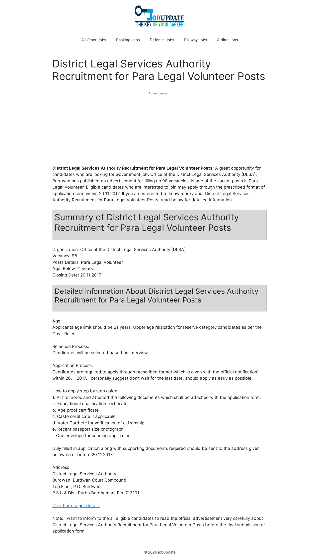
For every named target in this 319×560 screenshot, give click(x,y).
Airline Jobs (227, 39)
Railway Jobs (195, 39)
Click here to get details (76, 505)
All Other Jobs (93, 39)
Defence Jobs (162, 39)
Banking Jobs (128, 39)
